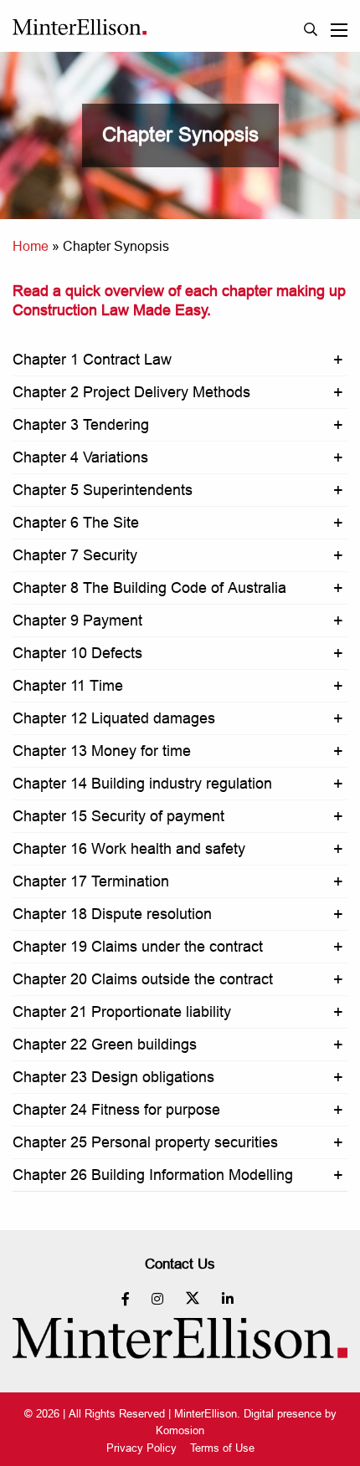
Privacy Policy (141, 1448)
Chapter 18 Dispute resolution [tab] (112, 913)
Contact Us (180, 1264)
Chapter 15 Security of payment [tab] (118, 816)
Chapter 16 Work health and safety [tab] (129, 848)
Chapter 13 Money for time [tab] (102, 750)
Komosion (180, 1430)
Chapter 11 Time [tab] (68, 685)
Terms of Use (222, 1448)
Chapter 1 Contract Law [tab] (92, 359)
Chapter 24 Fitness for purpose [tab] (116, 1109)
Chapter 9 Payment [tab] (77, 620)
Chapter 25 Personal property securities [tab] (145, 1142)
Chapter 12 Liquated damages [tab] (114, 718)
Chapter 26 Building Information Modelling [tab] (153, 1174)
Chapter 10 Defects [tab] (77, 652)
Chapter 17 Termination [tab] (91, 881)
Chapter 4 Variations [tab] (80, 457)
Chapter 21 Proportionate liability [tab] (122, 1011)
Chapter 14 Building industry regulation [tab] (142, 783)
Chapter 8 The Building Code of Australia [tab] (149, 587)
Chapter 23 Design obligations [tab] (113, 1076)
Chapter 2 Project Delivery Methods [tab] (131, 392)
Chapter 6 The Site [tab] (76, 522)
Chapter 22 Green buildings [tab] (105, 1044)
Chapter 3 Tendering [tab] (81, 424)
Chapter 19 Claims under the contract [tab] (138, 946)
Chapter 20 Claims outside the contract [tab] (143, 979)
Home (31, 245)
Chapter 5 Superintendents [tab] (103, 489)
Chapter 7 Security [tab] (75, 555)
